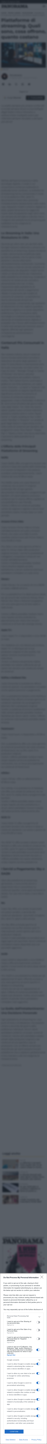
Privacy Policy (36, 1440)
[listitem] (23, 1316)
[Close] (42, 1278)
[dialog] (23, 1358)
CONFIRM (14, 1431)
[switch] (38, 1322)
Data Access (23, 1440)
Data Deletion (11, 1440)
